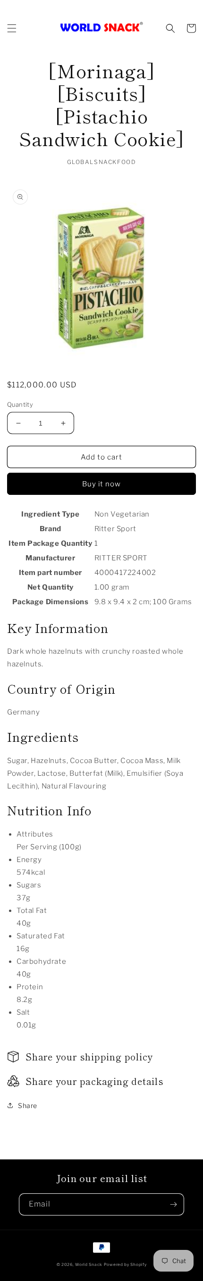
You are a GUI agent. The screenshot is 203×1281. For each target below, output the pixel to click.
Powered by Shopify (125, 1264)
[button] (11, 28)
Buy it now (101, 484)
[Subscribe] (173, 1204)
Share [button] (27, 1105)
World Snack (88, 1264)
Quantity (20, 404)
